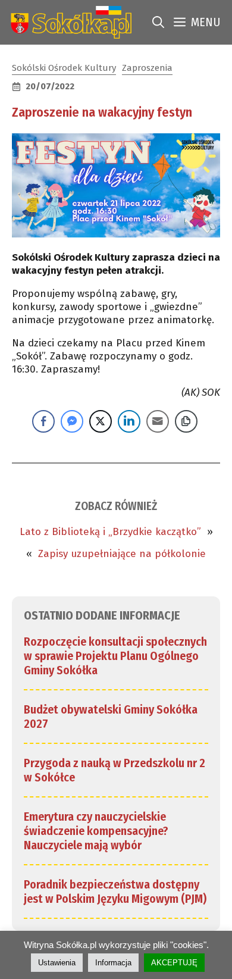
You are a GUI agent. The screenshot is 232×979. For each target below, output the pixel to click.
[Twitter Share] (100, 421)
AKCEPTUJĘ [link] (174, 962)
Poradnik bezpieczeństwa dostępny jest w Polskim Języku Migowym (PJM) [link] (115, 891)
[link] (68, 22)
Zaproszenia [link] (147, 67)
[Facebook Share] (43, 421)
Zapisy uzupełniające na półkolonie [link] (122, 554)
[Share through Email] (157, 421)
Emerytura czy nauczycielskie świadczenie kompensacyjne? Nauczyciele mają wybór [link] (96, 830)
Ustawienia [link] (57, 962)
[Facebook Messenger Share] (72, 421)
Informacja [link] (113, 962)
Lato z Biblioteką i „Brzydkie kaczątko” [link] (110, 532)
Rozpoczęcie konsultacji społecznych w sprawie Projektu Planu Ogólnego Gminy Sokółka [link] (115, 655)
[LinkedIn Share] (129, 421)
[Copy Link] (186, 421)
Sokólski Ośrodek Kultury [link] (64, 67)
